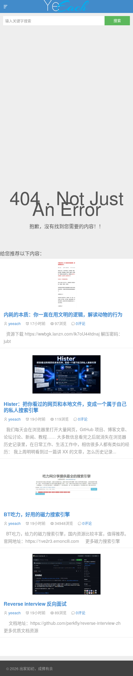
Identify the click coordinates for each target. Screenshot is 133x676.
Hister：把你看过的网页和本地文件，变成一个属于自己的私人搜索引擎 (65, 407)
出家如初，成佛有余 (66, 6)
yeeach (14, 323)
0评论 (80, 323)
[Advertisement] (66, 97)
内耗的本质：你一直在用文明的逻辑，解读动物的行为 (63, 314)
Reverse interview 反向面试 (35, 603)
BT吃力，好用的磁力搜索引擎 (37, 514)
